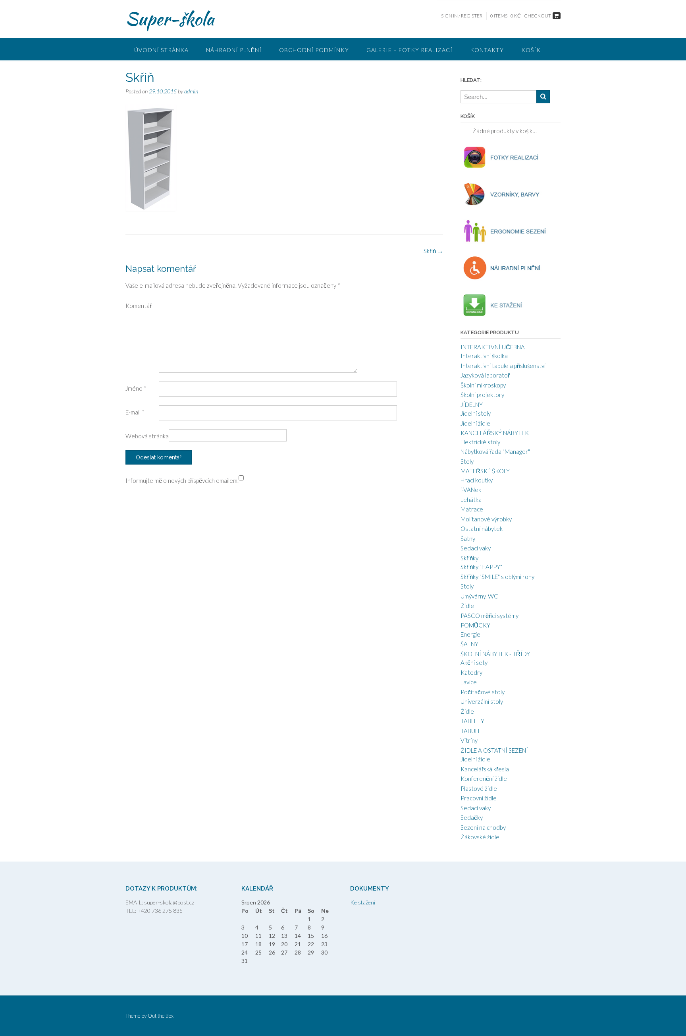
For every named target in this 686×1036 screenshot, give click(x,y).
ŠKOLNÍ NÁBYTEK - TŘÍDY (495, 653)
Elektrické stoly (480, 441)
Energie (470, 634)
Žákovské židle (480, 836)
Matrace (472, 509)
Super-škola (169, 18)
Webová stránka (147, 436)
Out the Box (160, 1016)
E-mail (135, 412)
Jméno (135, 388)
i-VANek (471, 489)
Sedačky (472, 817)
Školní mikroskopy (483, 385)
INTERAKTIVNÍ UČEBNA (493, 346)
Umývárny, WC (479, 596)
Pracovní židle (479, 798)
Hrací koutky (477, 480)
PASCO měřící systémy (489, 615)
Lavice (469, 682)
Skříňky (469, 558)
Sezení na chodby (483, 827)
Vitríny (469, 740)
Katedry (471, 672)
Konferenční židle (484, 778)
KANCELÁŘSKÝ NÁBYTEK (495, 432)
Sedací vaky (476, 548)
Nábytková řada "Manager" (495, 451)
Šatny (468, 538)
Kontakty (487, 49)
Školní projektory (482, 394)
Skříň (433, 250)
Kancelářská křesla (485, 769)
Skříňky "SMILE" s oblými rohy (497, 576)
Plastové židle (479, 788)
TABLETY (472, 720)
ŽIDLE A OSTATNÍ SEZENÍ (494, 750)
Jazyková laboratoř (485, 375)
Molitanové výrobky (486, 519)
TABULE (471, 730)
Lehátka (471, 499)
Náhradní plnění (234, 49)
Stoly (467, 461)
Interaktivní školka (484, 355)
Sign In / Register (461, 16)
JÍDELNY (472, 404)
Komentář (138, 305)
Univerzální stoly (482, 701)
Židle (467, 605)
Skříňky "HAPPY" (481, 566)
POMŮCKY (475, 625)
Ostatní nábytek (482, 528)
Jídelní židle (475, 423)
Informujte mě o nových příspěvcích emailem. (182, 480)
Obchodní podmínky (314, 49)
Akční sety (474, 662)
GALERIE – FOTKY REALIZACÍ (409, 49)
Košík (531, 49)
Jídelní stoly (476, 413)
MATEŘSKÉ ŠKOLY (485, 470)
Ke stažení (362, 902)
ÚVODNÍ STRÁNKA (161, 49)
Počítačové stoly (483, 691)
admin (191, 91)
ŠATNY (469, 643)
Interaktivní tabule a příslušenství (503, 365)
